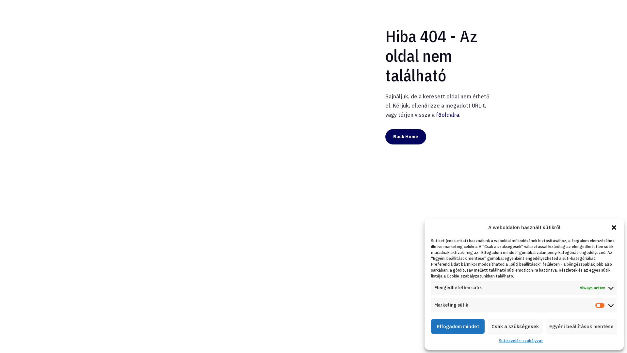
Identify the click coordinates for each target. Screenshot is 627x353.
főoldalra (447, 114)
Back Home (405, 137)
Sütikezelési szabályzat (521, 340)
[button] (614, 227)
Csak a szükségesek (515, 326)
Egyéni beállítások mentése (581, 326)
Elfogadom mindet (458, 326)
